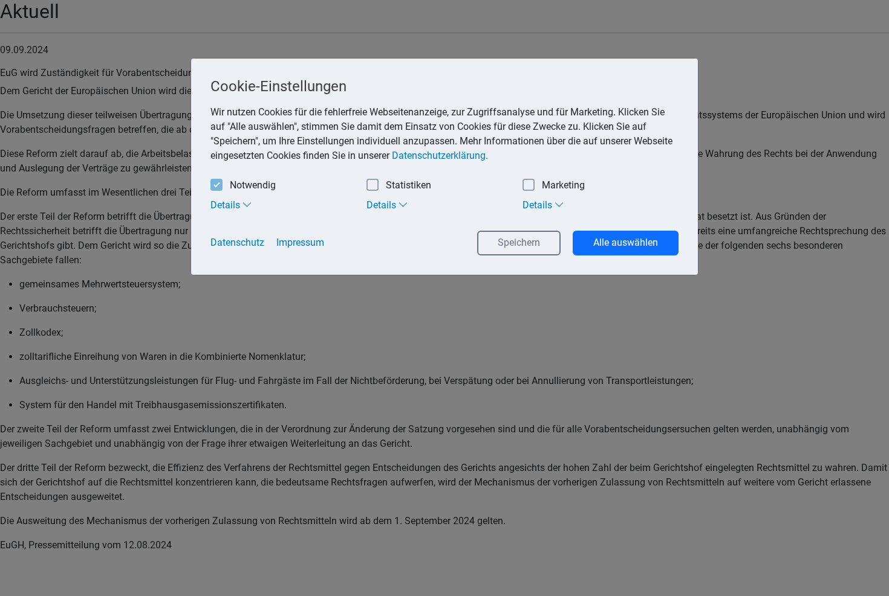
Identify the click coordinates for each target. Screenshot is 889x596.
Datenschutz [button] (237, 242)
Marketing (563, 185)
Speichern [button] (519, 242)
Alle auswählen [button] (625, 242)
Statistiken (408, 185)
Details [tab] (226, 205)
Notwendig (253, 185)
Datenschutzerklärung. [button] (440, 155)
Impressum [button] (300, 242)
